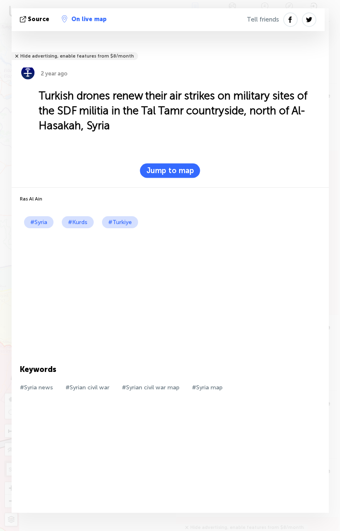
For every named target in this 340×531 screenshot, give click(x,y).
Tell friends (263, 19)
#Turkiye (120, 222)
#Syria (38, 222)
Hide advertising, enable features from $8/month (77, 56)
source (38, 19)
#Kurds (77, 222)
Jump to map (170, 170)
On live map (89, 19)
